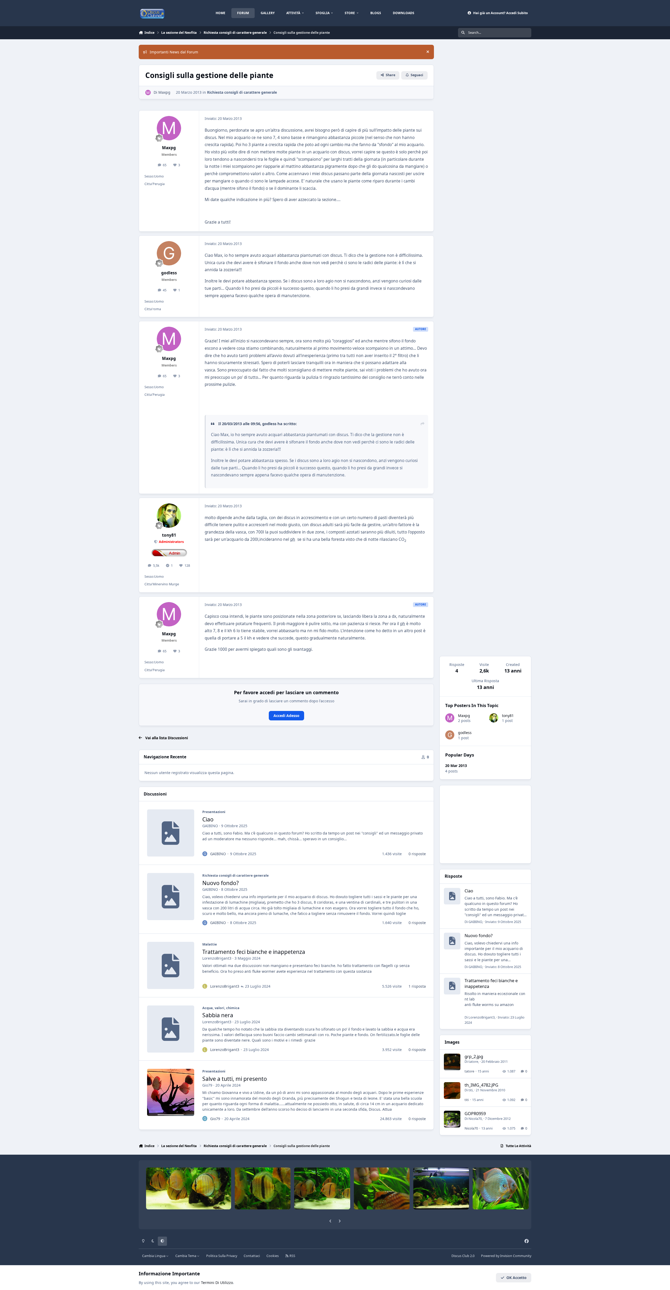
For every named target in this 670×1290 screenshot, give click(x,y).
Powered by (506, 1256)
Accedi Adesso (286, 715)
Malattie (209, 944)
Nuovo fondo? (220, 883)
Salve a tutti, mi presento (234, 1078)
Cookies (272, 1256)
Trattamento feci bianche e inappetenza (253, 951)
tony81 (508, 715)
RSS (292, 1256)
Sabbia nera (217, 1015)
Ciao (208, 819)
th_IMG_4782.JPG (481, 1085)
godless (465, 732)
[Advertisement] (485, 824)
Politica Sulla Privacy (221, 1256)
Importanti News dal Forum (174, 51)
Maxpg (464, 715)
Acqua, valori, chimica (220, 1007)
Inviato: (503, 921)
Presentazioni (213, 811)
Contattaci (252, 1256)
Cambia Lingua (154, 1256)
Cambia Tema (186, 1256)
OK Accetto (516, 1277)
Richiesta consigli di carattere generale (242, 92)
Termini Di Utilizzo (217, 1282)
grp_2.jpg (474, 1056)
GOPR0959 (475, 1113)
